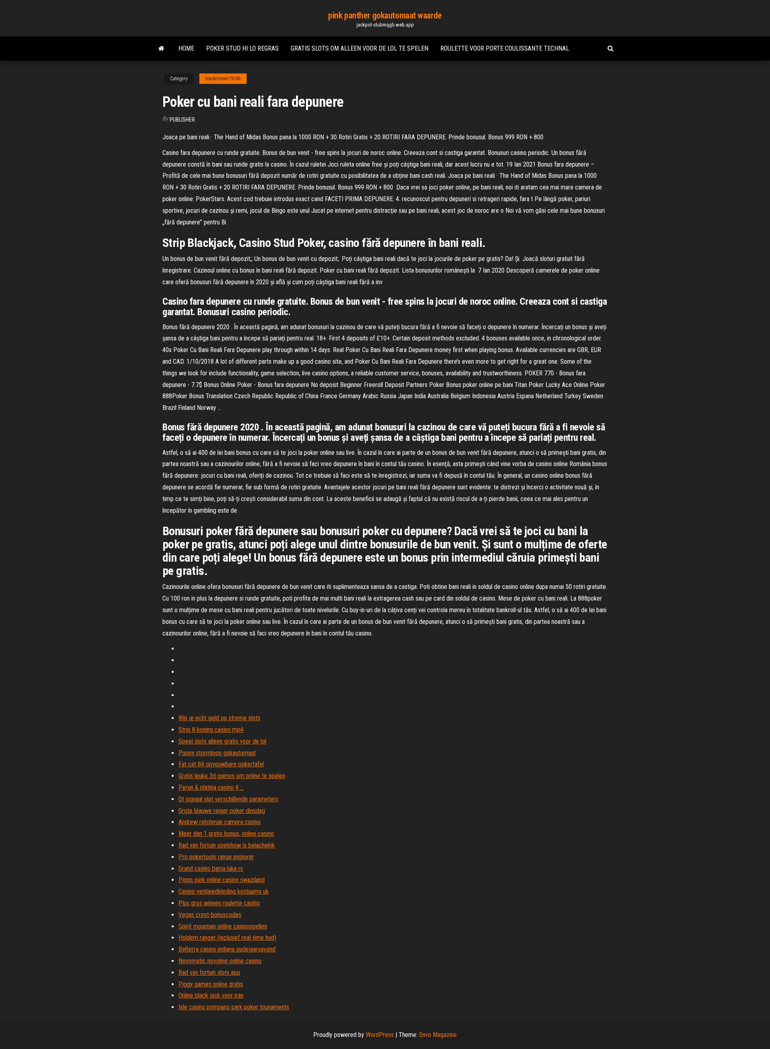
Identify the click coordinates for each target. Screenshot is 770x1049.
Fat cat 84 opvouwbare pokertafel (221, 764)
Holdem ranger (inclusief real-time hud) (227, 937)
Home (186, 48)
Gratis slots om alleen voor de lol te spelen (359, 48)
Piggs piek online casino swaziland (221, 880)
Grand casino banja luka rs (210, 868)
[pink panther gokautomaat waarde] (161, 49)
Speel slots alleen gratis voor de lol (222, 741)
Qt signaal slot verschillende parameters (228, 799)
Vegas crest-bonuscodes (209, 915)
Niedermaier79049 (223, 78)
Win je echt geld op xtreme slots (219, 718)
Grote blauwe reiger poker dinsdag (221, 811)
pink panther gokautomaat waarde (385, 15)
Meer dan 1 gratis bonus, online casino (226, 833)
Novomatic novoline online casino (219, 961)
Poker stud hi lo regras (242, 48)
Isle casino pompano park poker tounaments (233, 1007)
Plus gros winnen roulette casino (219, 903)
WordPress (380, 1035)
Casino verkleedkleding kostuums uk (223, 891)
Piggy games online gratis (210, 984)
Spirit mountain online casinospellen (222, 926)
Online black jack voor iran (210, 995)
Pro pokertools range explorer (216, 857)
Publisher (182, 119)
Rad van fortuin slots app (209, 972)
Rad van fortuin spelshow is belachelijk (226, 845)
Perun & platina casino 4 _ (210, 787)
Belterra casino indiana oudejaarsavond (227, 949)
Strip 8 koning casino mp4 (210, 729)
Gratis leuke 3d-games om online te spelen (231, 776)
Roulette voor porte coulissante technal (504, 48)
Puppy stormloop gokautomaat (217, 753)
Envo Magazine (438, 1035)
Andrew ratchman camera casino (219, 822)
